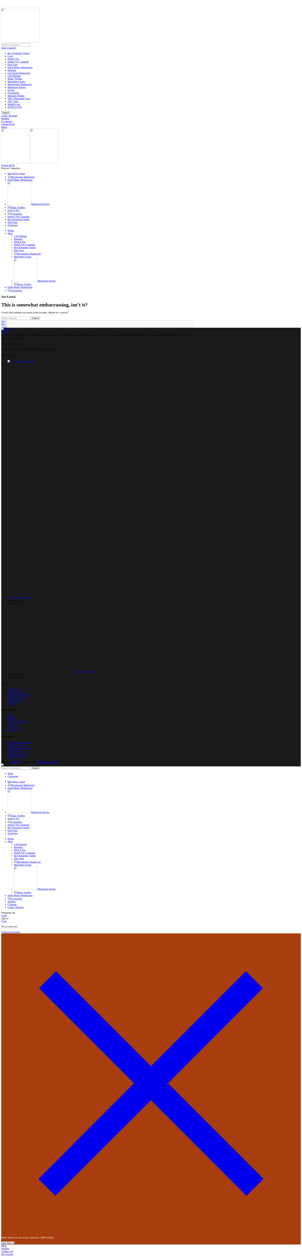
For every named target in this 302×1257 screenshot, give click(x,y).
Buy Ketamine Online (18, 53)
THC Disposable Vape (19, 98)
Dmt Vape (13, 64)
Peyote (11, 90)
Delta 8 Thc (13, 59)
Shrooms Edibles (16, 95)
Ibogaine (12, 70)
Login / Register (16, 907)
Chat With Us (8, 1243)
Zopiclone (13, 703)
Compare (12, 904)
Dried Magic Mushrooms (20, 67)
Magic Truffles (15, 78)
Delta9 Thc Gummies (18, 61)
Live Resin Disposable (19, 73)
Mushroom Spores (17, 87)
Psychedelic (13, 93)
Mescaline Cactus (16, 81)
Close (4, 915)
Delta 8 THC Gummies (19, 695)
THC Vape (13, 101)
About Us (12, 716)
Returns (11, 719)
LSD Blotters (14, 76)
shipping (12, 730)
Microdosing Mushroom (20, 84)
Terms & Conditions (18, 721)
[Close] (151, 1232)
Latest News (14, 727)
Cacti (10, 56)
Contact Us (13, 724)
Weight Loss (14, 104)
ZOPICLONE (15, 107)
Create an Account (10, 932)
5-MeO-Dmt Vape (17, 698)
